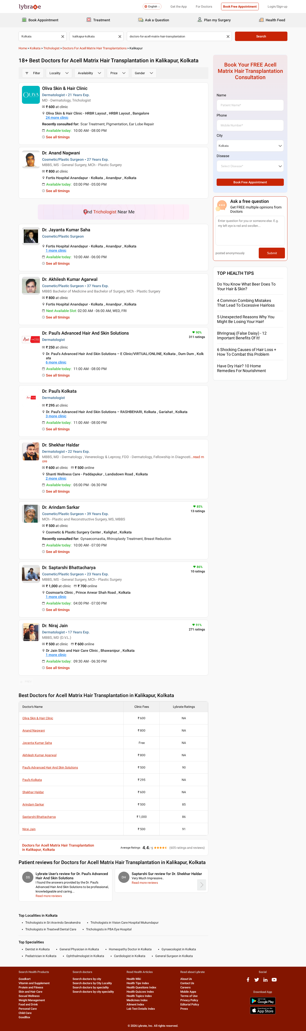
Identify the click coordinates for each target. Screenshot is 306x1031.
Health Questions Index (141, 987)
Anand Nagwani (33, 730)
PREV (28, 681)
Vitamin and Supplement (34, 983)
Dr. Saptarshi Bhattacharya (69, 567)
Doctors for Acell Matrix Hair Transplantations (94, 48)
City (220, 135)
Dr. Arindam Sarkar (61, 507)
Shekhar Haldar (33, 792)
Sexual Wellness (29, 996)
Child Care (25, 1013)
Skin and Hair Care (30, 991)
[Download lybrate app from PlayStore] (263, 1004)
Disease (223, 156)
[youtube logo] (274, 981)
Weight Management (32, 1000)
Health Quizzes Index (140, 991)
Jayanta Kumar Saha (37, 743)
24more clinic (57, 117)
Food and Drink (28, 1004)
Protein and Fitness (31, 987)
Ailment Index (135, 1004)
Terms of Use (189, 996)
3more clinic (56, 416)
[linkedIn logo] (265, 981)
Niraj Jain (29, 829)
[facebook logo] (248, 981)
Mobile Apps (188, 991)
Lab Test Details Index (141, 1008)
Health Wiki (134, 979)
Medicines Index (137, 1000)
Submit (272, 253)
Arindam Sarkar (33, 804)
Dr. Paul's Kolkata (59, 391)
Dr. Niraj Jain (55, 625)
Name (221, 95)
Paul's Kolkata (32, 780)
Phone (222, 115)
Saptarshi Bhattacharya (39, 817)
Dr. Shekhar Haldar (60, 445)
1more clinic (56, 250)
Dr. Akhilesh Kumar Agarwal (69, 279)
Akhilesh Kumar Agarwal (39, 755)
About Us (186, 979)
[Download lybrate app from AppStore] (263, 1013)
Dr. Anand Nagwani (61, 153)
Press (184, 1008)
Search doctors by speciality (91, 987)
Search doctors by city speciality (93, 991)
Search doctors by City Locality (92, 983)
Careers (185, 987)
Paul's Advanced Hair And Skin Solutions (50, 767)
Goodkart (24, 979)
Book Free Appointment (240, 6)
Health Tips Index (138, 983)
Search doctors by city (87, 979)
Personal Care (28, 1008)
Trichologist (51, 48)
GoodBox (24, 1017)
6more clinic (56, 362)
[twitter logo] (256, 981)
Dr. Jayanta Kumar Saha (66, 229)
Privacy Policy (189, 1000)
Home (23, 48)
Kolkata (35, 48)
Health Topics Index (139, 996)
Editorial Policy (189, 1004)
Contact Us (187, 983)
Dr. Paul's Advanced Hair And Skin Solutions (85, 333)
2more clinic (56, 478)
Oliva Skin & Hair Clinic (64, 88)
